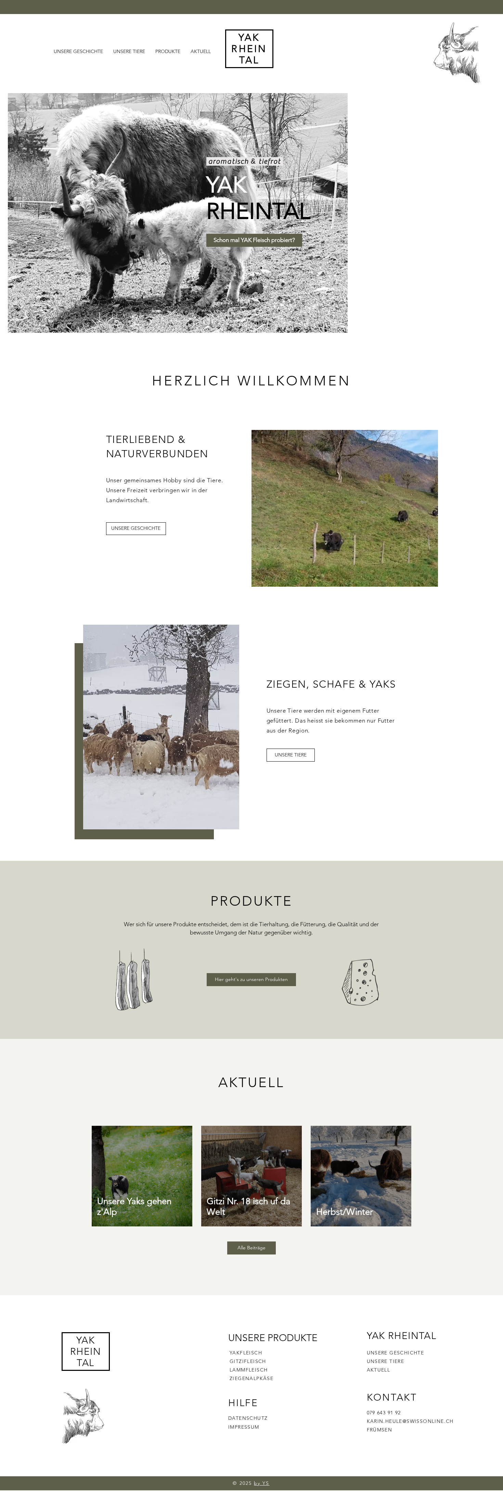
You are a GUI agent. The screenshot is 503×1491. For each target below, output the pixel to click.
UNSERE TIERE (385, 1361)
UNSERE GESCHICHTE (395, 1353)
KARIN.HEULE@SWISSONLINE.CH (410, 1421)
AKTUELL (378, 1370)
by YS (262, 1483)
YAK (85, 1340)
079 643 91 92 (384, 1413)
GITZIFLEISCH (248, 1361)
